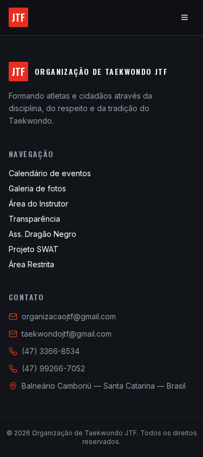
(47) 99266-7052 (53, 368)
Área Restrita (31, 264)
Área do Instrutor (38, 203)
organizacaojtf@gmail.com (69, 316)
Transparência (34, 218)
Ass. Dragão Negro (42, 234)
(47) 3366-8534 (51, 351)
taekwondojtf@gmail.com (67, 333)
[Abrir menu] (184, 17)
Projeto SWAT (33, 249)
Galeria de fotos (37, 188)
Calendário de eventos (50, 173)
